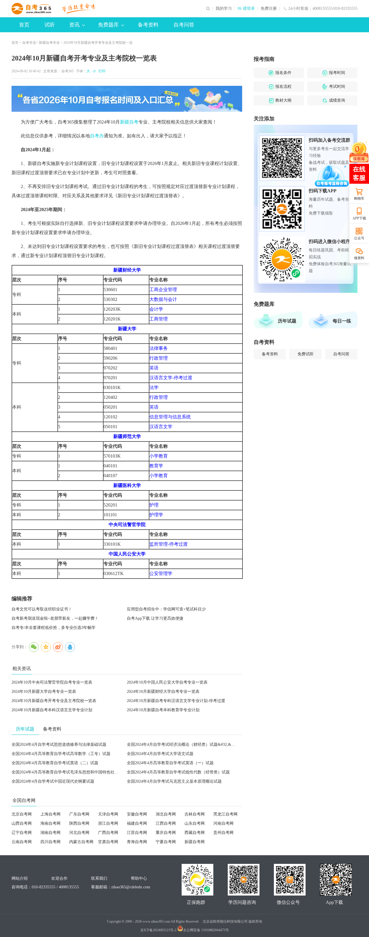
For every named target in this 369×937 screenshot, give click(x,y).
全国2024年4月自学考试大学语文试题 (160, 754)
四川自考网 (50, 842)
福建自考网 (137, 823)
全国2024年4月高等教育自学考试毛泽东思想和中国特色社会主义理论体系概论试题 (85, 772)
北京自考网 (22, 814)
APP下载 (359, 218)
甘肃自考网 (108, 842)
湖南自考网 (50, 832)
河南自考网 (223, 823)
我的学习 (224, 9)
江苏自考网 (137, 832)
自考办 (97, 135)
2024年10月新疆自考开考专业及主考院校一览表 (54, 701)
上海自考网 (50, 814)
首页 (24, 25)
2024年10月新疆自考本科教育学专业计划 (163, 710)
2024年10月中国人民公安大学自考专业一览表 (167, 682)
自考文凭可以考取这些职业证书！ (42, 609)
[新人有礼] (358, 151)
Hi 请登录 (246, 9)
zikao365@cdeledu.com (130, 887)
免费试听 (306, 354)
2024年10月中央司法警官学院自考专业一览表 (52, 682)
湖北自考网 (166, 814)
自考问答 (184, 25)
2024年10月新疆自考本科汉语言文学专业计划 (52, 710)
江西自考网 (166, 823)
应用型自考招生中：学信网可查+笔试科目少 (166, 609)
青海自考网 (137, 842)
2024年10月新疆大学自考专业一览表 (44, 691)
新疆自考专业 (49, 43)
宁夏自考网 (166, 842)
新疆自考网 (194, 842)
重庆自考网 (166, 832)
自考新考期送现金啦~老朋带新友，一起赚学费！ (55, 618)
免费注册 (269, 9)
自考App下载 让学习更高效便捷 (155, 618)
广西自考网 (108, 832)
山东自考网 (194, 823)
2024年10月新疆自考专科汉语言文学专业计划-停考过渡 (176, 701)
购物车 (359, 198)
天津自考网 (108, 814)
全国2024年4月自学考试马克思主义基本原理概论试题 (174, 781)
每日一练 (342, 320)
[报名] (127, 99)
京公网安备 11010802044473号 (206, 930)
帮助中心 (139, 878)
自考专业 (29, 43)
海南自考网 (50, 823)
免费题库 (108, 25)
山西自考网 (22, 823)
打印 (101, 71)
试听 (49, 25)
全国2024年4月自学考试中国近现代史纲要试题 (53, 781)
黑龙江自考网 (225, 814)
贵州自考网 (223, 832)
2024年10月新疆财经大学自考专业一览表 (163, 691)
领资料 (359, 258)
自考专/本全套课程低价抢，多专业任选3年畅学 (53, 627)
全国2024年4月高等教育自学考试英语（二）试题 (55, 763)
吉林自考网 (194, 814)
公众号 (359, 238)
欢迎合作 (59, 878)
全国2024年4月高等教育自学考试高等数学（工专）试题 (61, 754)
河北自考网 (79, 832)
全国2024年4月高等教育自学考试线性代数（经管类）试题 (178, 772)
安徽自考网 (137, 814)
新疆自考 (129, 122)
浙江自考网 (108, 823)
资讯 (74, 25)
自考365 (67, 71)
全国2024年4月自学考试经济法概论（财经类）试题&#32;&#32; (182, 744)
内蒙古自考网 (81, 842)
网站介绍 (20, 878)
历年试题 (287, 320)
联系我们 (99, 878)
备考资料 (148, 25)
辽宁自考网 (22, 832)
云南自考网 (22, 842)
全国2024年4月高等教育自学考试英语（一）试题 (170, 763)
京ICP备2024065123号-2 (158, 930)
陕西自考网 (79, 823)
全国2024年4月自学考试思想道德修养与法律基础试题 (59, 744)
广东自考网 (79, 814)
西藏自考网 (194, 832)
